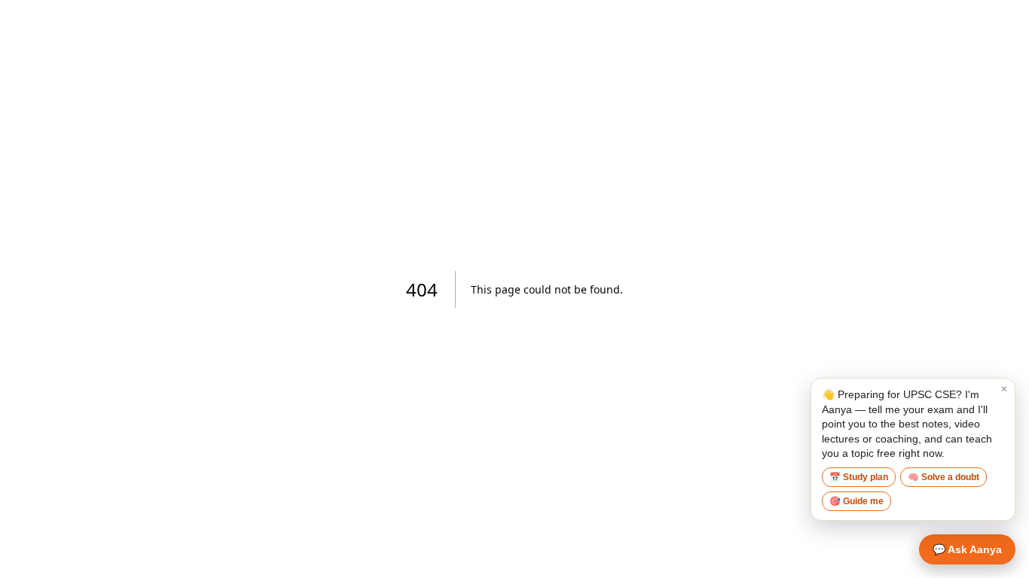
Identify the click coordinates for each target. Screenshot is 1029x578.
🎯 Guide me (856, 501)
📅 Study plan (858, 477)
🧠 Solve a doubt (943, 477)
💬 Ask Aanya (967, 549)
